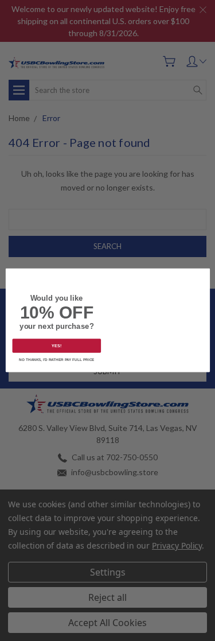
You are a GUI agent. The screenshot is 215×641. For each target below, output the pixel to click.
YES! (56, 346)
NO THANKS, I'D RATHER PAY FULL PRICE (56, 360)
